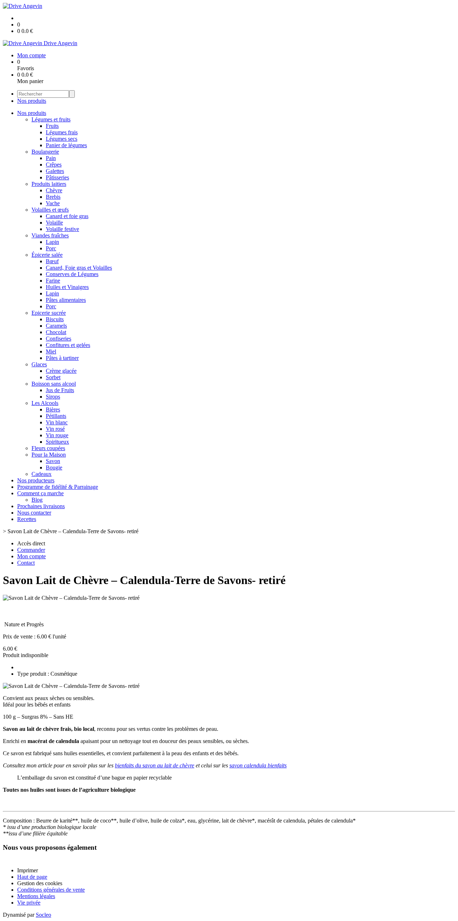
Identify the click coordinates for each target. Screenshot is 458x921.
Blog (37, 500)
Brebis (53, 197)
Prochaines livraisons (41, 506)
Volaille (54, 223)
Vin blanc (57, 422)
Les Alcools (44, 403)
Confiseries (58, 339)
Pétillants (56, 416)
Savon (53, 461)
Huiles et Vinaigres (67, 287)
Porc (51, 248)
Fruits (52, 126)
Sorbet (53, 377)
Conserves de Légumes (72, 274)
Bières (53, 409)
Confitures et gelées (68, 345)
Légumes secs (61, 139)
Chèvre (54, 190)
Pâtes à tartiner (62, 358)
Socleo (43, 915)
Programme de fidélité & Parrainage (57, 487)
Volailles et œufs (50, 210)
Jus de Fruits (60, 390)
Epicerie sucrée (48, 313)
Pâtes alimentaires (66, 300)
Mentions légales (36, 896)
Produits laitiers (48, 184)
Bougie (54, 467)
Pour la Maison (48, 455)
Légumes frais (62, 132)
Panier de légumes (66, 145)
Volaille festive (62, 229)
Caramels (56, 326)
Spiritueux (57, 442)
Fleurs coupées (48, 448)
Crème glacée (61, 371)
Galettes (55, 171)
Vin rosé (55, 429)
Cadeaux (41, 474)
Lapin (52, 242)
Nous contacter (34, 513)
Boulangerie (45, 152)
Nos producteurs (35, 480)
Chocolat (56, 332)
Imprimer (27, 870)
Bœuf (52, 261)
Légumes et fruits (50, 119)
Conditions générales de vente (51, 890)
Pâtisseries (57, 177)
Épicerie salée (47, 255)
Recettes (26, 519)
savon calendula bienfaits (258, 765)
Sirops (53, 397)
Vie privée (28, 903)
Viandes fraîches (50, 235)
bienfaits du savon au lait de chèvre (154, 765)
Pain (51, 158)
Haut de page (32, 877)
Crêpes (54, 164)
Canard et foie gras (67, 216)
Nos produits (31, 101)
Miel (51, 351)
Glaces (39, 364)
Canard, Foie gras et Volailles (79, 268)
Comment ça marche (40, 493)
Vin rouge (57, 435)
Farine (53, 281)
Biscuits (55, 319)
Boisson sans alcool (53, 384)
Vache (53, 203)
